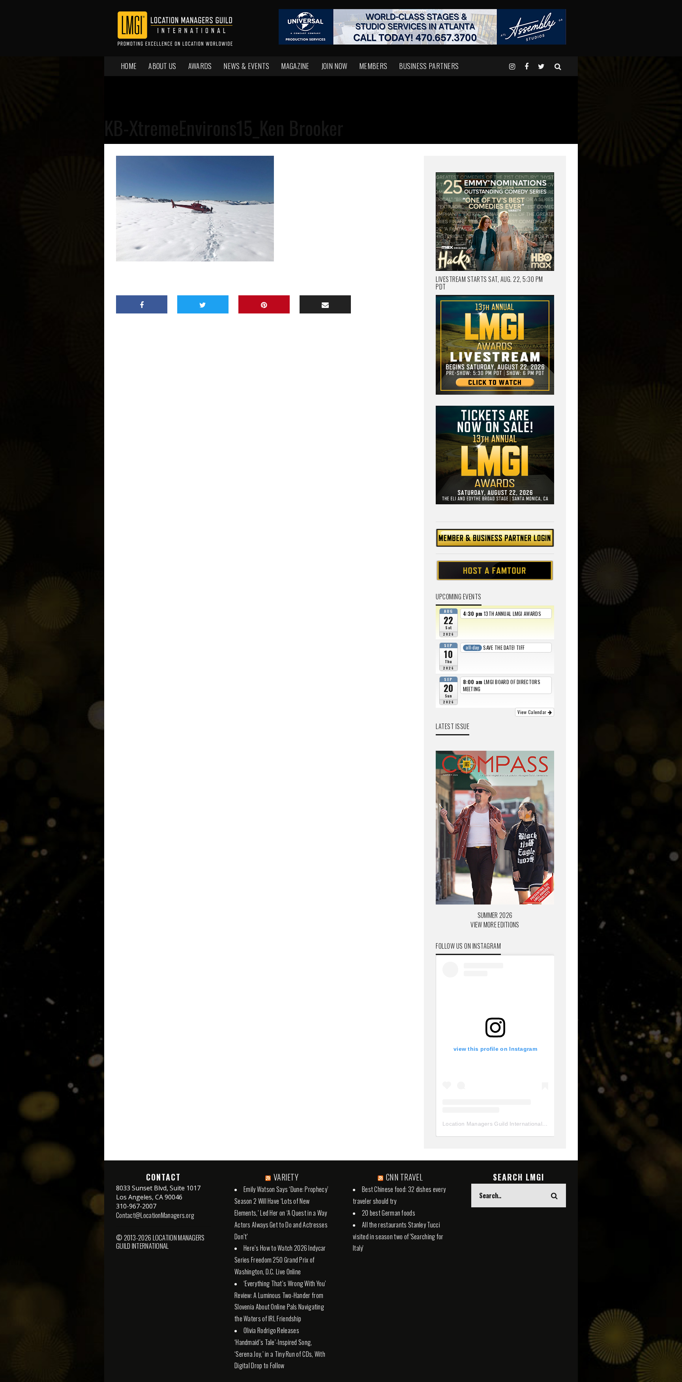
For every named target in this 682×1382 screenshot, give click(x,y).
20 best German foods (388, 1213)
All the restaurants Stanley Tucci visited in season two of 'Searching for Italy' (398, 1236)
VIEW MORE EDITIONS (494, 924)
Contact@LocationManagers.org (155, 1215)
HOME (129, 66)
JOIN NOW (334, 66)
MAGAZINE (295, 66)
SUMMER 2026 (495, 915)
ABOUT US (162, 66)
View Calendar (532, 712)
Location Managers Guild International (492, 1124)
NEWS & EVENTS (246, 66)
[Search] (558, 65)
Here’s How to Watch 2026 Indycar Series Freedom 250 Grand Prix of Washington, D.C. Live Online (280, 1259)
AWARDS (200, 66)
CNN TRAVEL (404, 1177)
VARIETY (286, 1177)
